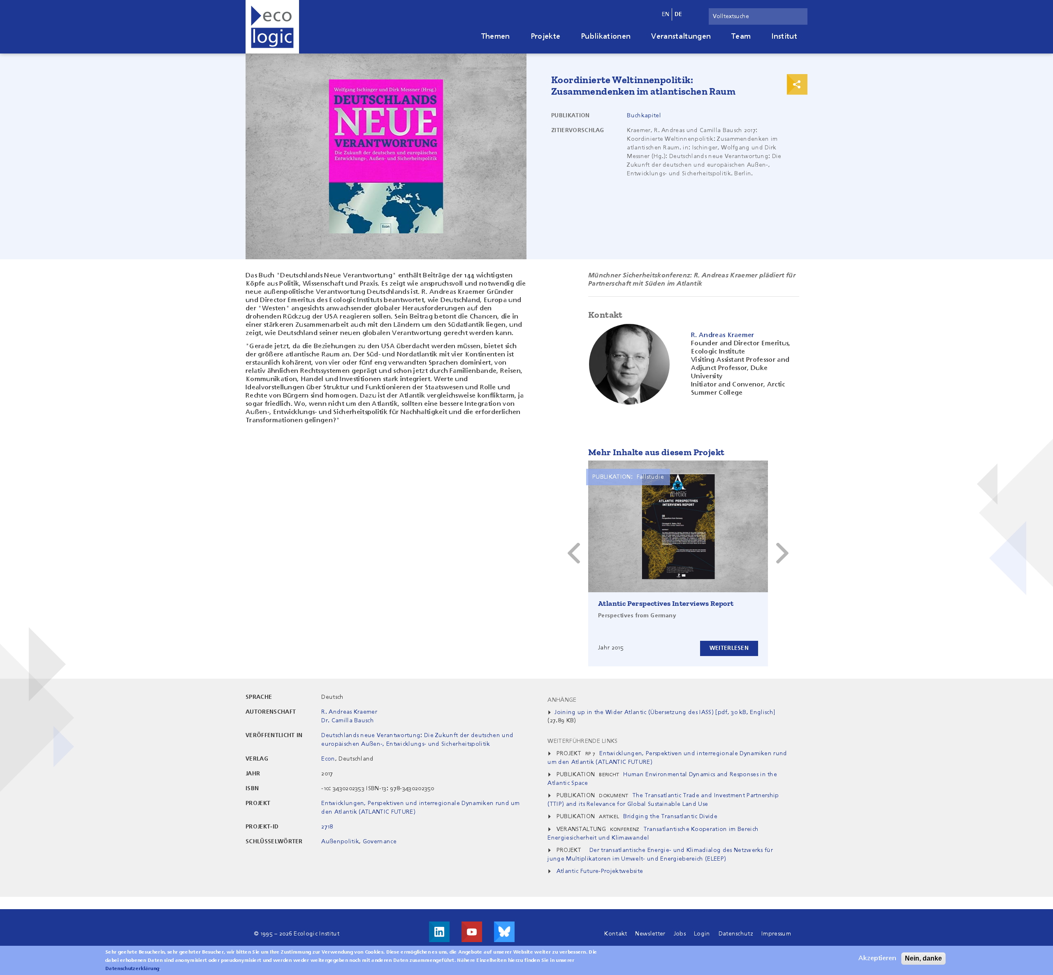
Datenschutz (736, 934)
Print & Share (797, 84)
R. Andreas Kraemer (349, 712)
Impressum (776, 934)
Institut (784, 36)
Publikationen (606, 36)
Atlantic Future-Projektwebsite (600, 871)
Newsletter (650, 934)
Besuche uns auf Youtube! (472, 931)
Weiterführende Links (582, 741)
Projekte (546, 36)
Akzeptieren (877, 958)
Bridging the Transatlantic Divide (670, 816)
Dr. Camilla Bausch (347, 721)
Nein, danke (923, 958)
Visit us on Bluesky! (504, 931)
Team (741, 36)
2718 (327, 827)
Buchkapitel (644, 116)
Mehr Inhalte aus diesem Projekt (656, 452)
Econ (328, 759)
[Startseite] (272, 27)
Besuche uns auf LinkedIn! (439, 931)
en (666, 14)
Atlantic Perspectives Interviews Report (666, 603)
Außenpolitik (340, 842)
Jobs (680, 934)
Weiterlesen (729, 648)
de (678, 14)
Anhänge (561, 700)
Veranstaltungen (681, 36)
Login (702, 934)
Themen (495, 36)
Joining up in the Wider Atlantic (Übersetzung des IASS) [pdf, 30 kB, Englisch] (664, 712)
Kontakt (615, 934)
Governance (380, 842)
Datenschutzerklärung (132, 968)
